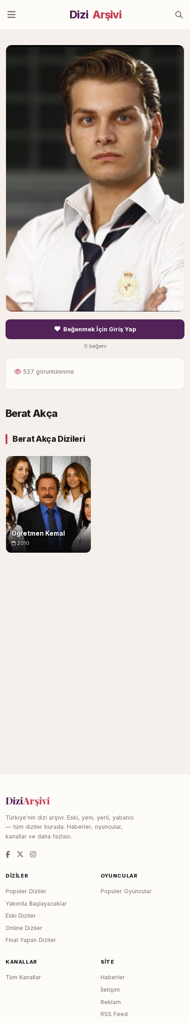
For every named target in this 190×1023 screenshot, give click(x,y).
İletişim (110, 989)
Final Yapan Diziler (31, 939)
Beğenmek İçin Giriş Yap (99, 329)
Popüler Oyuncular (126, 891)
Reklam (111, 1002)
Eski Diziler (21, 915)
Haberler (113, 977)
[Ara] (178, 15)
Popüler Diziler (26, 891)
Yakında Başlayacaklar (36, 903)
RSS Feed (114, 1014)
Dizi (95, 14)
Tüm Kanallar (23, 977)
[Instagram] (33, 854)
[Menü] (12, 15)
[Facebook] (8, 854)
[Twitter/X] (20, 854)
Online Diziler (24, 928)
